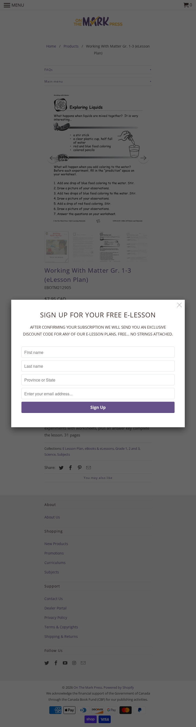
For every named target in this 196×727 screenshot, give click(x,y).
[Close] (179, 305)
